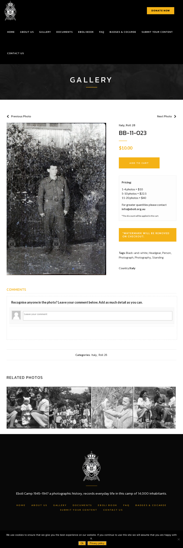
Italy (122, 125)
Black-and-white (137, 253)
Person (166, 253)
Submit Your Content (78, 509)
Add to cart (139, 163)
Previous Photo (21, 116)
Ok (82, 543)
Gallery (60, 505)
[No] (178, 539)
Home (21, 505)
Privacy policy (97, 543)
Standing (158, 257)
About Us (39, 505)
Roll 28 (130, 125)
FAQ (126, 505)
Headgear (155, 253)
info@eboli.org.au (133, 209)
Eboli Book (107, 505)
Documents (82, 505)
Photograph (126, 257)
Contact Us (113, 509)
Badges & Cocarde (151, 505)
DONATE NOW (160, 10)
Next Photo (164, 116)
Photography (143, 257)
